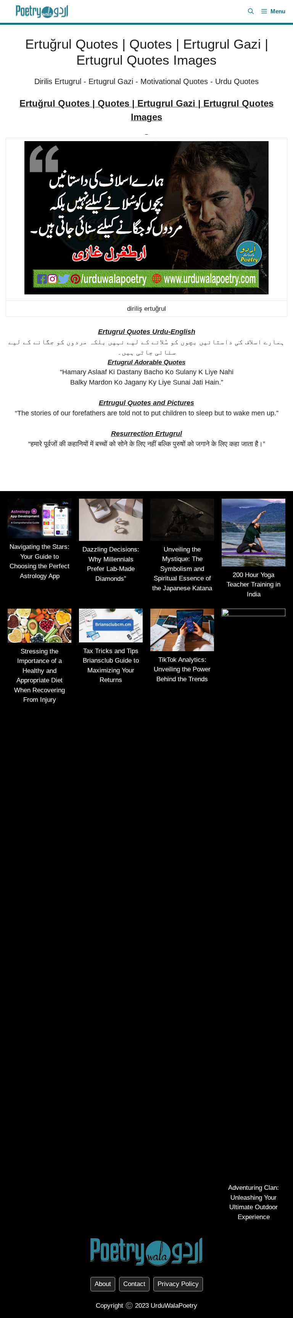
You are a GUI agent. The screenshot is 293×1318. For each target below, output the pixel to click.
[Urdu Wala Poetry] (42, 11)
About (103, 1284)
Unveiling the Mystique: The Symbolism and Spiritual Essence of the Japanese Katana (182, 569)
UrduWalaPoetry (174, 1305)
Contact (134, 1284)
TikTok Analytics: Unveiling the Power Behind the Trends (182, 669)
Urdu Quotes (237, 81)
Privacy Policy (178, 1284)
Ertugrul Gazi (111, 81)
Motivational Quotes (174, 81)
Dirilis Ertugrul (57, 81)
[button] (251, 11)
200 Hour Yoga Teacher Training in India (253, 584)
